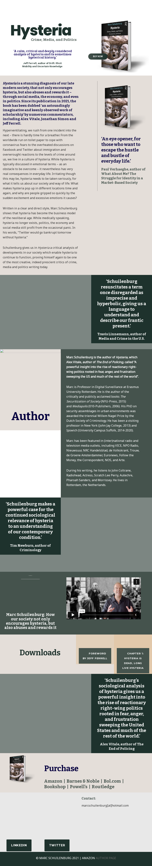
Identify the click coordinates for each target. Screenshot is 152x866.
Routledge (103, 786)
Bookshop (55, 786)
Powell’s (78, 786)
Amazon (53, 781)
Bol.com (112, 781)
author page (106, 858)
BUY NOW (98, 56)
